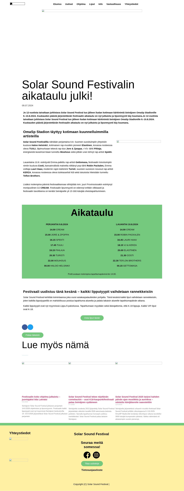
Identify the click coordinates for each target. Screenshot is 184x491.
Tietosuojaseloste (92, 470)
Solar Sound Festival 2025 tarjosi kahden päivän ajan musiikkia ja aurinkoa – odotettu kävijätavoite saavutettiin (137, 399)
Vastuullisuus (113, 4)
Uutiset (69, 4)
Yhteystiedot (131, 4)
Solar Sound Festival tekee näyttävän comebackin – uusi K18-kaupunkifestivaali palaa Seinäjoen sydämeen (91, 399)
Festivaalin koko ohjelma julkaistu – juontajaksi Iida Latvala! (41, 398)
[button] (25, 327)
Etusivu (57, 4)
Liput (92, 4)
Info (101, 4)
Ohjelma (81, 4)
